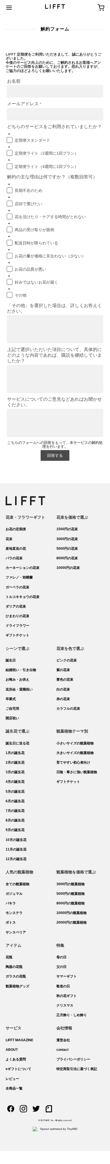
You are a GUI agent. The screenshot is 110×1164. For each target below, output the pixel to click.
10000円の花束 (68, 568)
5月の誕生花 (15, 791)
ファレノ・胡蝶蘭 (19, 577)
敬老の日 (63, 986)
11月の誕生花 (16, 849)
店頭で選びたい (28, 203)
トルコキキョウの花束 (22, 597)
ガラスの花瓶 (16, 976)
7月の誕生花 (15, 811)
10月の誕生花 (16, 840)
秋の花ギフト (66, 996)
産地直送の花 (16, 549)
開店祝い (12, 718)
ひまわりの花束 (17, 616)
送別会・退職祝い (19, 689)
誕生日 (11, 660)
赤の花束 (63, 699)
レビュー (12, 1079)
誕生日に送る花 (17, 743)
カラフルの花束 (68, 709)
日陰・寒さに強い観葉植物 (76, 772)
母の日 (61, 957)
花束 (9, 539)
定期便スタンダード (32, 140)
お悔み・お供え (17, 679)
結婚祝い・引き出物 (21, 670)
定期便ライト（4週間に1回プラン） (46, 166)
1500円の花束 (67, 529)
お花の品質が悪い (30, 269)
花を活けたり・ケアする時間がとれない (50, 216)
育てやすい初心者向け (73, 762)
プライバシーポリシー (73, 1059)
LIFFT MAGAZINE (19, 1040)
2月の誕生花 (15, 762)
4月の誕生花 (15, 782)
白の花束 (63, 689)
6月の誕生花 (15, 801)
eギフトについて (18, 1069)
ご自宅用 (12, 709)
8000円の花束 (67, 558)
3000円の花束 (67, 539)
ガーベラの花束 (17, 587)
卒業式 (11, 699)
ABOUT (12, 1050)
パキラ (11, 903)
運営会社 (63, 1040)
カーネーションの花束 (22, 568)
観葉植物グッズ (17, 986)
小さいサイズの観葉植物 (75, 743)
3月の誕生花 (15, 772)
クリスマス (64, 1005)
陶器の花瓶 (14, 967)
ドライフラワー (17, 626)
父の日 (61, 967)
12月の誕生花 (16, 859)
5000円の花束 (67, 549)
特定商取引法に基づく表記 (76, 1069)
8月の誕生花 (15, 820)
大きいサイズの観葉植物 (75, 753)
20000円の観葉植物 (71, 922)
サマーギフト (66, 976)
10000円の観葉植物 (71, 913)
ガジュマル (14, 894)
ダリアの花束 (16, 606)
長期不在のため (28, 190)
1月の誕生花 (15, 753)
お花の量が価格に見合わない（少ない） (50, 256)
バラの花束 (14, 558)
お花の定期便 (16, 529)
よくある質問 (16, 1059)
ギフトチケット (17, 635)
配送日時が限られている (36, 243)
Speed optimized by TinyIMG (58, 1128)
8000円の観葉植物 (70, 903)
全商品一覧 (14, 1088)
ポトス (11, 922)
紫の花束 (63, 670)
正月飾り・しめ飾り (71, 1015)
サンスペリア (16, 932)
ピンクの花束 (66, 660)
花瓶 (9, 957)
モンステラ (14, 913)
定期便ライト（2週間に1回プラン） (46, 153)
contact (62, 1050)
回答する (55, 455)
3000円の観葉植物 (70, 884)
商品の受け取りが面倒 (34, 229)
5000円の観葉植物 (70, 894)
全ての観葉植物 (17, 884)
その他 (21, 295)
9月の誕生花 (15, 830)
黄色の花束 (64, 679)
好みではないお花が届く (36, 282)
